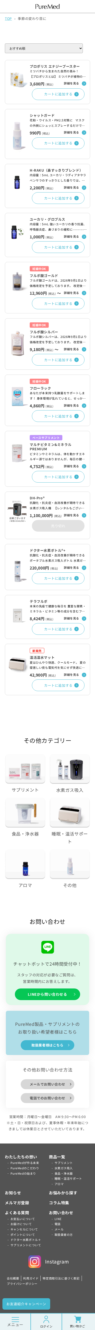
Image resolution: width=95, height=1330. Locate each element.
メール (59, 1229)
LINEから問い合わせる (47, 994)
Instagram (57, 1261)
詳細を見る (71, 83)
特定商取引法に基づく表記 (61, 1278)
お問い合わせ (61, 1212)
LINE (58, 1219)
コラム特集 (59, 1202)
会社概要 (13, 1278)
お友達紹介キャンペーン (26, 1303)
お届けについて (21, 1224)
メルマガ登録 (17, 1202)
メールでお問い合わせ (47, 1084)
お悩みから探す (63, 1193)
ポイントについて (22, 1234)
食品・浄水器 (64, 1173)
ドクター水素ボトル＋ (25, 1240)
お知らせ (13, 1193)
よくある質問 (17, 1212)
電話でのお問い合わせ (47, 1098)
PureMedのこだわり (24, 1168)
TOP (8, 18)
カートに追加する (58, 94)
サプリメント (64, 1163)
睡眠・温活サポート (68, 1178)
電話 (58, 1224)
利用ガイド (30, 1278)
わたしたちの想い (21, 1157)
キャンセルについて (24, 1229)
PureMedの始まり (23, 1173)
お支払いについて (22, 1219)
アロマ (59, 1184)
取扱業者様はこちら (47, 1045)
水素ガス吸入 (64, 1168)
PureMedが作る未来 (24, 1163)
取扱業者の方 (64, 1234)
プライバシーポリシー (22, 1283)
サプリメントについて (25, 1245)
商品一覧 (57, 1157)
